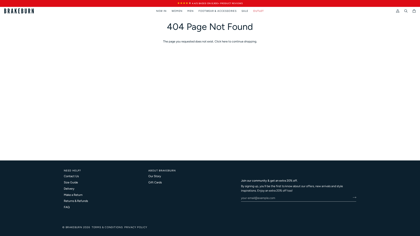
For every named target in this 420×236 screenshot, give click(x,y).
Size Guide (71, 182)
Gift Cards (155, 182)
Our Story (154, 176)
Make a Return (73, 195)
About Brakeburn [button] (162, 170)
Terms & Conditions (107, 227)
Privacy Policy (135, 227)
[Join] (353, 197)
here (225, 41)
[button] (177, 11)
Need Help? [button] (72, 170)
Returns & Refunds (76, 201)
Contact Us (71, 176)
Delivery (69, 188)
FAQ (67, 207)
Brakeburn (74, 227)
